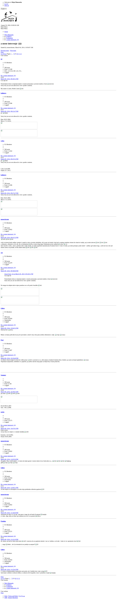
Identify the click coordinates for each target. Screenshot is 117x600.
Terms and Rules (13, 596)
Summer (3, 375)
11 (19, 54)
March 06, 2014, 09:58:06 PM (9, 271)
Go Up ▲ (22, 596)
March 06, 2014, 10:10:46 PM (9, 358)
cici (2, 252)
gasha (2, 412)
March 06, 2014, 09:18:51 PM (9, 79)
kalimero (3, 93)
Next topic (13, 50)
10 (17, 54)
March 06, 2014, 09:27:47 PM (9, 193)
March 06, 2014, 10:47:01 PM (9, 428)
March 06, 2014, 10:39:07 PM (9, 392)
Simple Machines (13, 597)
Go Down (4, 54)
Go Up (3, 578)
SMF (5, 597)
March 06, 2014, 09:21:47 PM (9, 111)
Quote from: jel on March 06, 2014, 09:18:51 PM (18, 274)
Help (5, 596)
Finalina (3, 521)
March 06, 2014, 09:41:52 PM (9, 237)
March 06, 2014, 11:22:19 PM (9, 539)
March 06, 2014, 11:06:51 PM (9, 487)
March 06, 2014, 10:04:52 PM (9, 328)
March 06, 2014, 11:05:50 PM (9, 459)
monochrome (5, 219)
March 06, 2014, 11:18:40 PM (9, 513)
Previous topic (5, 50)
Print (2, 52)
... (12, 54)
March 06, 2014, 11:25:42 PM (9, 569)
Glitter (3, 308)
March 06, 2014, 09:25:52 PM (9, 159)
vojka (2, 141)
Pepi (2, 340)
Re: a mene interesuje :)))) (8, 75)
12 (21, 54)
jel (1, 59)
